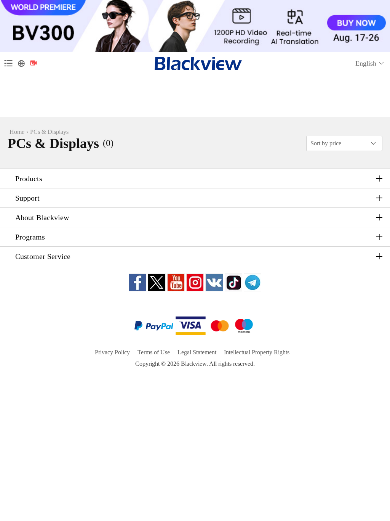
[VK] (214, 282)
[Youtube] (176, 282)
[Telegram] (252, 282)
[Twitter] (157, 282)
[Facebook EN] (137, 282)
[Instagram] (195, 282)
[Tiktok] (233, 282)
